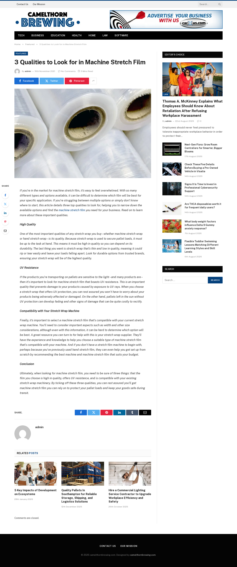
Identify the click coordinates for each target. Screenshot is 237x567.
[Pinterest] (5, 221)
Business (37, 35)
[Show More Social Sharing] (93, 81)
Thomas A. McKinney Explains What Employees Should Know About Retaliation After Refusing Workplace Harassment (192, 108)
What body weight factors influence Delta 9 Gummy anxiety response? (200, 225)
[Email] (5, 230)
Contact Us (22, 4)
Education (58, 35)
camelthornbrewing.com (143, 555)
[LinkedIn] (5, 212)
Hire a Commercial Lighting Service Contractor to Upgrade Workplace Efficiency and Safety (130, 496)
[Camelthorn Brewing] (47, 19)
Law (105, 35)
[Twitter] (5, 204)
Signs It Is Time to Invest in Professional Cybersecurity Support (201, 188)
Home (92, 35)
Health (77, 35)
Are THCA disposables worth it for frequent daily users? (203, 206)
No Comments (68, 71)
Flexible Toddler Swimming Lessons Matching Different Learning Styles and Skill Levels (201, 246)
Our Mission (39, 4)
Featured (21, 53)
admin (28, 71)
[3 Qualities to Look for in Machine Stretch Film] (82, 133)
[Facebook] (5, 195)
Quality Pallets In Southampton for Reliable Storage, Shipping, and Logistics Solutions (79, 496)
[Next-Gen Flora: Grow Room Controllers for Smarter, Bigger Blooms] (171, 149)
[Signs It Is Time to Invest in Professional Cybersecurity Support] (171, 188)
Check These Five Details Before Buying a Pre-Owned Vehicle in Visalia (201, 168)
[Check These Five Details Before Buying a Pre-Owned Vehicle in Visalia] (171, 169)
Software (121, 35)
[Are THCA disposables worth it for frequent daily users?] (171, 208)
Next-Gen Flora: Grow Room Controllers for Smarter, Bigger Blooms (203, 148)
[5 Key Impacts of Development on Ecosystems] (35, 474)
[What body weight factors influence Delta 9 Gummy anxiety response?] (171, 226)
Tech (21, 35)
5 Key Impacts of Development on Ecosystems (35, 492)
